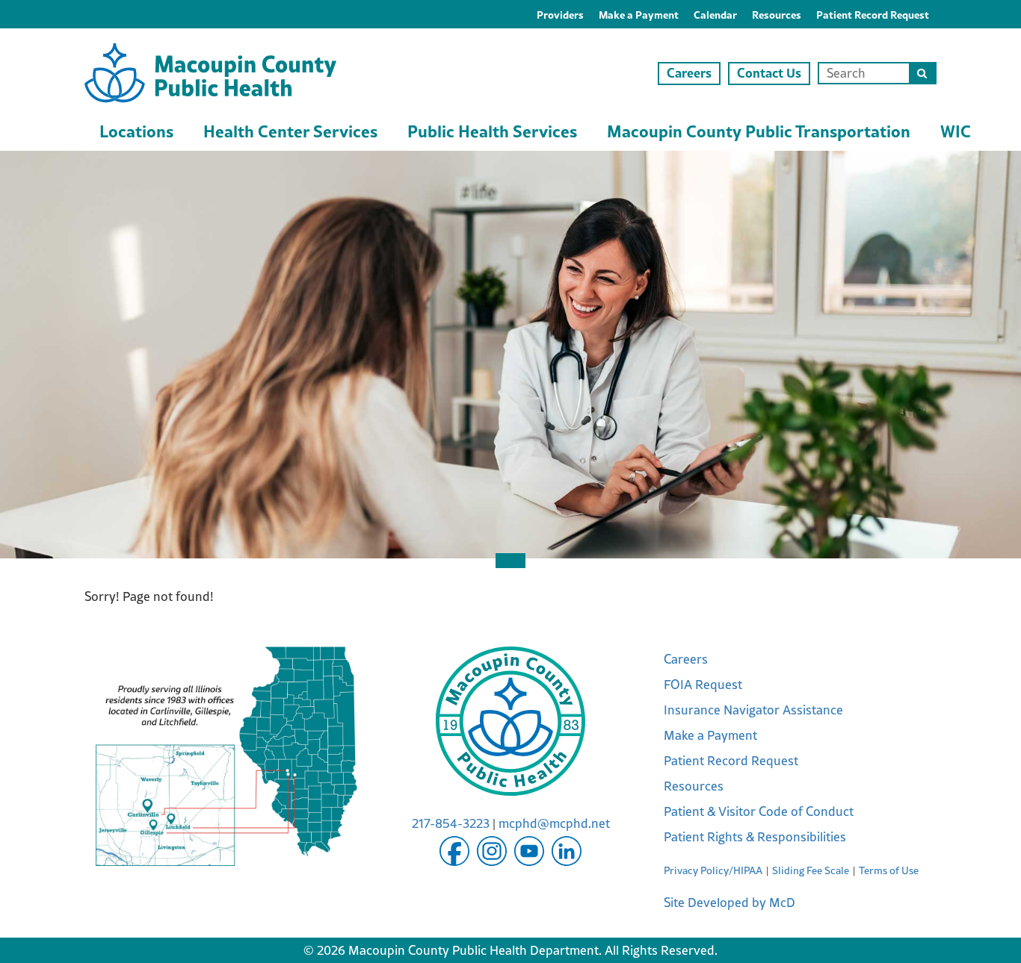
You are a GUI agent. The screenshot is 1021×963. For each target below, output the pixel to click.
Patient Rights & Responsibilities (755, 837)
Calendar (715, 14)
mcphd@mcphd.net (554, 823)
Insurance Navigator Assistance (753, 710)
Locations (136, 131)
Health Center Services (290, 131)
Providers (560, 14)
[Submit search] (922, 73)
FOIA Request (703, 685)
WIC (955, 131)
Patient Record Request (872, 14)
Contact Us (769, 72)
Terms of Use (889, 870)
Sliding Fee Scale (810, 870)
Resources (776, 14)
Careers (689, 72)
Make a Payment (639, 14)
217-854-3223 (451, 823)
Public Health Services (492, 131)
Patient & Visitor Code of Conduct (759, 811)
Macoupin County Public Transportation (758, 131)
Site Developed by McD (729, 902)
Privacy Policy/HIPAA (713, 870)
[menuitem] (560, 14)
